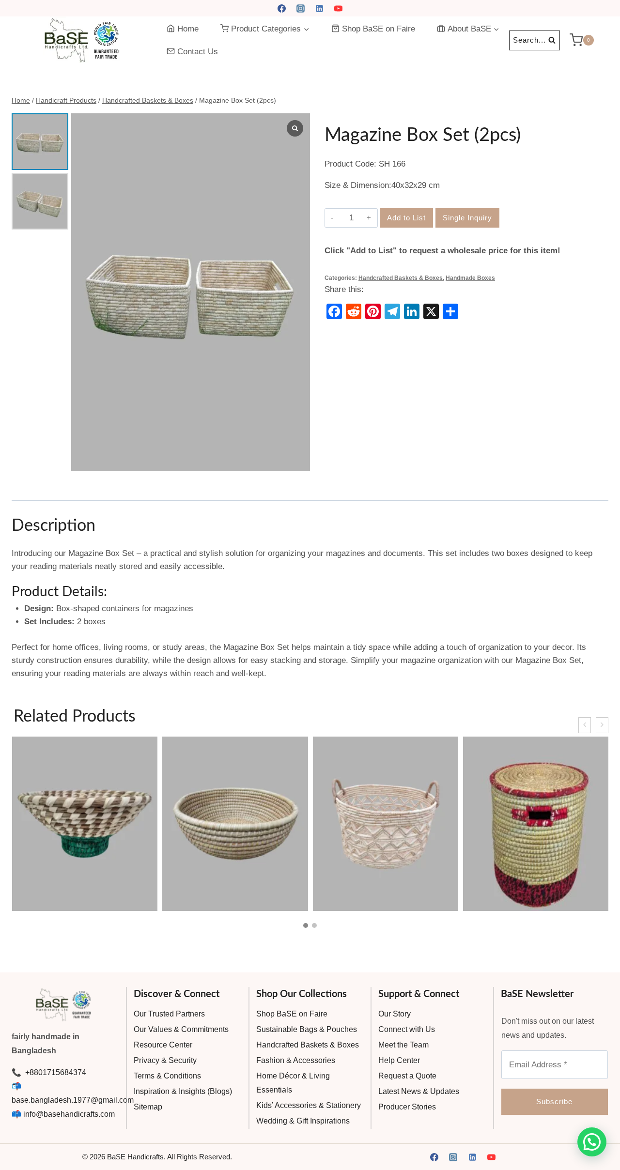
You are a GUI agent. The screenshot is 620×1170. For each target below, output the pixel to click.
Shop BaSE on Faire (378, 28)
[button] (305, 925)
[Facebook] (281, 8)
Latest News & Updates (418, 1091)
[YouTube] (338, 8)
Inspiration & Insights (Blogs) (183, 1091)
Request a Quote (407, 1076)
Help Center (399, 1060)
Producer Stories (407, 1107)
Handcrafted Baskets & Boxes (400, 278)
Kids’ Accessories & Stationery (308, 1105)
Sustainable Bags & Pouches (306, 1029)
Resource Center (163, 1045)
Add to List (406, 218)
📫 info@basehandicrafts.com (63, 1114)
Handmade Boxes (470, 278)
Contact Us (197, 51)
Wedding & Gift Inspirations (303, 1121)
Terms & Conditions (167, 1076)
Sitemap (148, 1107)
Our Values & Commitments (181, 1029)
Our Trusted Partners (169, 1014)
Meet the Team (403, 1045)
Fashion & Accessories (295, 1060)
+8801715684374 (54, 1072)
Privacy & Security (165, 1060)
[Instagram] (300, 8)
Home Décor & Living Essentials (293, 1083)
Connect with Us (406, 1029)
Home (188, 28)
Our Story (394, 1014)
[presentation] (584, 725)
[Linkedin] (319, 8)
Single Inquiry (467, 218)
